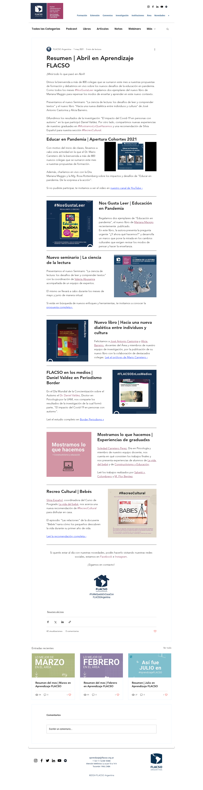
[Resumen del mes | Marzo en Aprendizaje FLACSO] (53, 665)
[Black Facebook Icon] (41, 760)
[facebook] (152, 6)
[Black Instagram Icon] (35, 760)
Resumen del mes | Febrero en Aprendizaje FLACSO (100, 684)
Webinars (134, 28)
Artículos (103, 28)
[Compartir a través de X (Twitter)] (55, 622)
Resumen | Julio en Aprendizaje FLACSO (145, 684)
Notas (118, 28)
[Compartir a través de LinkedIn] (62, 622)
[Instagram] (148, 6)
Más (149, 28)
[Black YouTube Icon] (59, 760)
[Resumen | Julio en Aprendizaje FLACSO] (149, 665)
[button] (82, 15)
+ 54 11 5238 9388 (101, 760)
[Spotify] (166, 6)
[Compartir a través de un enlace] (69, 622)
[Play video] (130, 156)
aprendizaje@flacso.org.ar (101, 758)
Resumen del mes (55, 611)
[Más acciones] (154, 49)
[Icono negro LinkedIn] (157, 6)
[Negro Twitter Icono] (47, 760)
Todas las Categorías (46, 28)
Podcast (71, 28)
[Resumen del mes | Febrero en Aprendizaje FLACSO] (101, 665)
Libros (87, 28)
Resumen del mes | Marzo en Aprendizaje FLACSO (53, 684)
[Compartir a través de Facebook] (48, 622)
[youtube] (161, 6)
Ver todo (167, 647)
